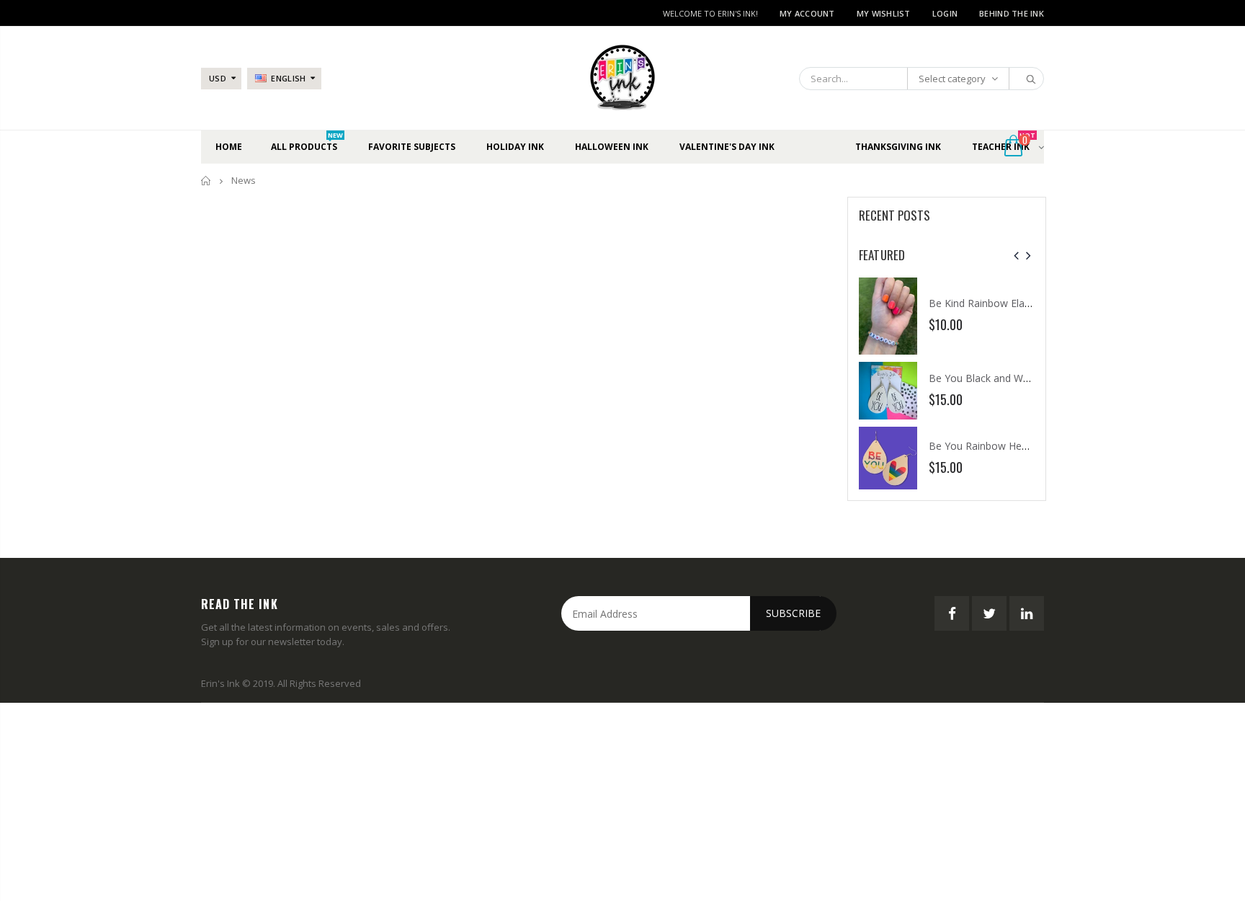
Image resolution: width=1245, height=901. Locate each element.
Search (1025, 78)
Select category (952, 78)
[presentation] (1016, 255)
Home (206, 180)
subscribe (793, 613)
